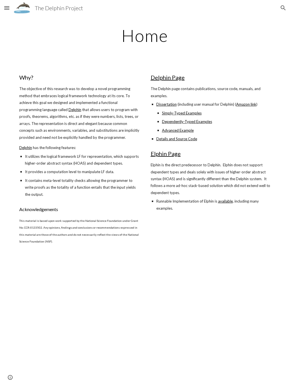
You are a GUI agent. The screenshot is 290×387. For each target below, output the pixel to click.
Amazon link (246, 104)
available (225, 201)
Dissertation (166, 104)
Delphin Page (168, 77)
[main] (145, 35)
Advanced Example (178, 130)
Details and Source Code (176, 139)
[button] (7, 8)
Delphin (75, 109)
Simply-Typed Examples (182, 113)
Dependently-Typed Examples (187, 121)
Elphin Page (166, 153)
